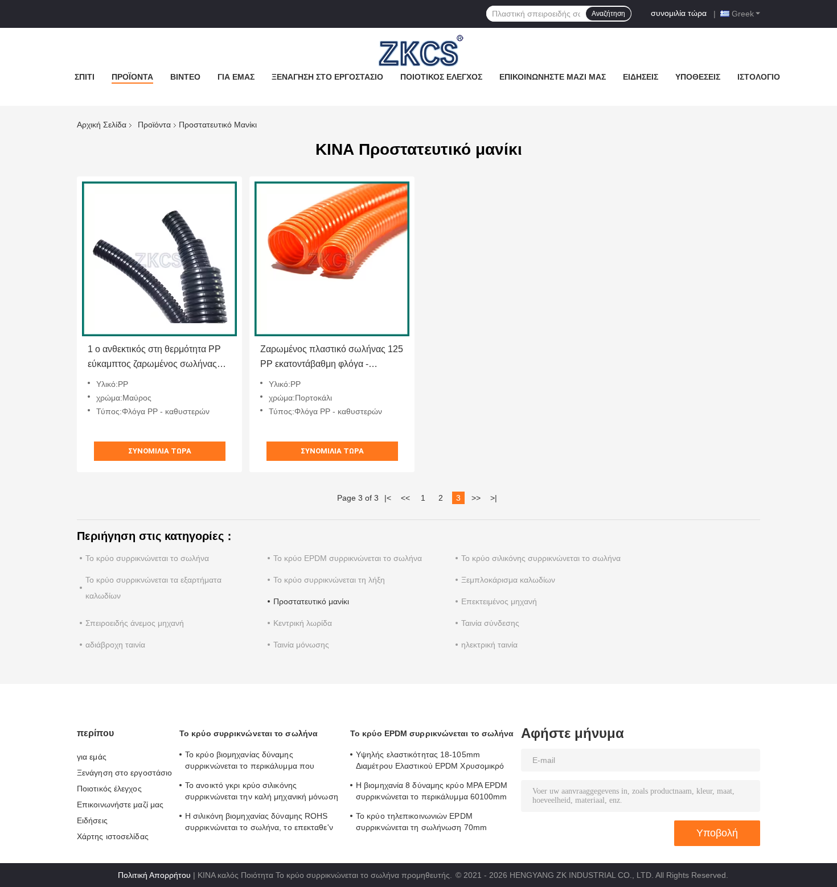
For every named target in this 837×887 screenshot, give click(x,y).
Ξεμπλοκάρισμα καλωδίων (508, 579)
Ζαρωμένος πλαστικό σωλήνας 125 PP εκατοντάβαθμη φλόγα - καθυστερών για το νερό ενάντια (331, 358)
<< (405, 497)
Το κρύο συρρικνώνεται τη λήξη (329, 579)
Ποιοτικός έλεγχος (441, 76)
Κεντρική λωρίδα (302, 623)
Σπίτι (85, 76)
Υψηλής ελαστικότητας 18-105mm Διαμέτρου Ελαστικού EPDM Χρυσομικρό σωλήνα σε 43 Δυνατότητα (430, 762)
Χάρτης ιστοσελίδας (113, 836)
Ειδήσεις (640, 76)
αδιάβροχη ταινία (115, 644)
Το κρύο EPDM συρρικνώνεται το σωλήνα (347, 558)
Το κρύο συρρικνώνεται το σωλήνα (147, 558)
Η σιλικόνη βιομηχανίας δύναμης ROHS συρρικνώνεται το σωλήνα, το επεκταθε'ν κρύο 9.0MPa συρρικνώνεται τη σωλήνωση (259, 823)
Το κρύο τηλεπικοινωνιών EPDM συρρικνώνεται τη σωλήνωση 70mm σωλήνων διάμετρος (421, 823)
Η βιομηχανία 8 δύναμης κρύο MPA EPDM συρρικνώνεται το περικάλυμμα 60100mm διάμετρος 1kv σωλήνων (432, 793)
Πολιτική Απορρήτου (154, 875)
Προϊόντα (132, 76)
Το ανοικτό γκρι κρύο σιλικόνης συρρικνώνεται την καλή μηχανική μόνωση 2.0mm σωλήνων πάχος (261, 793)
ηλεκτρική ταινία (489, 644)
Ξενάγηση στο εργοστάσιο (327, 76)
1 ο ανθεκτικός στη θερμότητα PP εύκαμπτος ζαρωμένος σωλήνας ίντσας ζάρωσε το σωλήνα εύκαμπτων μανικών (154, 358)
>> (476, 497)
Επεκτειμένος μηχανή (499, 601)
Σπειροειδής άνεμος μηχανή (134, 623)
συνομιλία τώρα (679, 13)
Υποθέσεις (697, 76)
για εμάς (236, 76)
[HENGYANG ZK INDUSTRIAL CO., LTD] (418, 51)
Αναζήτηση (608, 14)
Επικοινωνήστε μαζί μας (552, 76)
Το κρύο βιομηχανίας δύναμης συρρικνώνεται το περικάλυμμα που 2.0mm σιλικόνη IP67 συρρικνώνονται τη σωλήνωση (259, 762)
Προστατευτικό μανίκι (311, 601)
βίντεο (185, 76)
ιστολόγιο (758, 76)
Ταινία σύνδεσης (490, 623)
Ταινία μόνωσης (301, 644)
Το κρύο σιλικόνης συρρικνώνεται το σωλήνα (541, 558)
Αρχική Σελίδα (101, 124)
